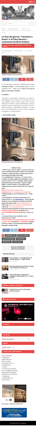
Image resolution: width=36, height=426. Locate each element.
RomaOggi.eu (6, 242)
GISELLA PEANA (6, 361)
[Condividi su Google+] (29, 79)
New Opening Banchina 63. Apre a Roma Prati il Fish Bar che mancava (22, 266)
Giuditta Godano (23, 235)
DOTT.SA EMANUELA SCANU (10, 370)
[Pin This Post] (22, 79)
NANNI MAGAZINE (7, 355)
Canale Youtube (10, 299)
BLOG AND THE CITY (7, 363)
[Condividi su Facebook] (6, 79)
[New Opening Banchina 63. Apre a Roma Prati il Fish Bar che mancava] (5, 269)
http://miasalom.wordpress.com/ (14, 190)
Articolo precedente (18, 247)
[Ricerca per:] (18, 23)
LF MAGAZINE (5, 376)
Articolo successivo (18, 249)
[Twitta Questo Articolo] (14, 79)
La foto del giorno (8, 238)
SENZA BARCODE (6, 359)
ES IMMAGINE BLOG (7, 378)
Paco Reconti (21, 238)
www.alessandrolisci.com (16, 206)
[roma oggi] (18, 12)
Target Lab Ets (19, 50)
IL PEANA (4, 367)
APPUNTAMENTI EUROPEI (9, 372)
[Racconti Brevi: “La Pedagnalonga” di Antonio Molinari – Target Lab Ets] (5, 261)
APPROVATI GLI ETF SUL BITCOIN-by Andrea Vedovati (20, 290)
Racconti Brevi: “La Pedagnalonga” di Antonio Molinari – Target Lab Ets (21, 258)
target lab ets (17, 242)
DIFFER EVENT (6, 380)
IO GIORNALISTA (6, 365)
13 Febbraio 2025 (7, 50)
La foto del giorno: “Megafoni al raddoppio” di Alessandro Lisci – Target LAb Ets (21, 276)
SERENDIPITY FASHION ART (9, 374)
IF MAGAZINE (5, 357)
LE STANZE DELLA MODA (9, 368)
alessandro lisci (10, 235)
